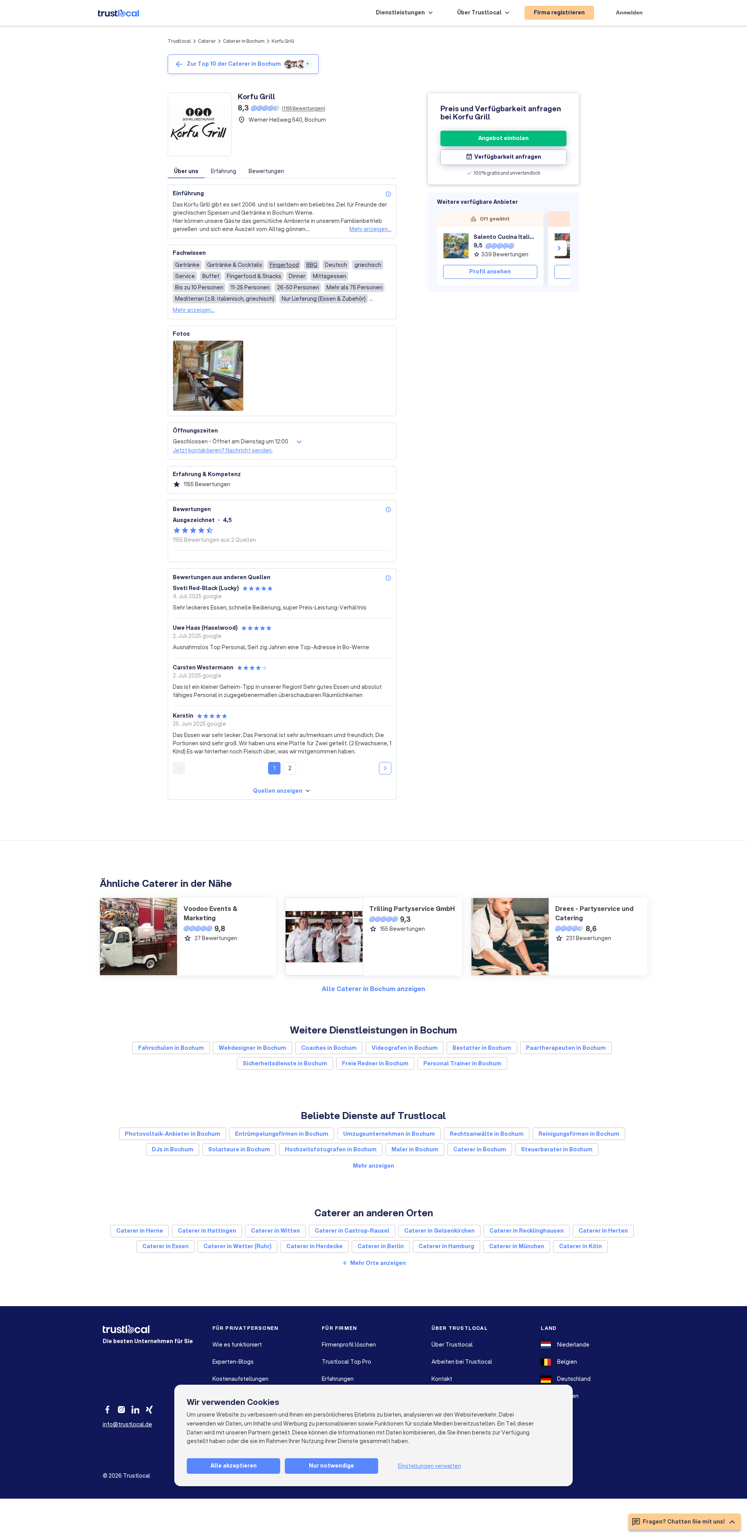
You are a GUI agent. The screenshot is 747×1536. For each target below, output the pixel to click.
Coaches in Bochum (329, 1048)
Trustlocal (179, 41)
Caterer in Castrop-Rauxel (352, 1231)
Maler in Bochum (414, 1149)
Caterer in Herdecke (314, 1246)
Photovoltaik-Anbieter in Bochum (172, 1134)
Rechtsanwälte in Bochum (487, 1134)
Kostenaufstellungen (240, 1379)
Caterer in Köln (580, 1246)
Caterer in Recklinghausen (526, 1231)
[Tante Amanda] (567, 246)
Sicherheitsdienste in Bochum (285, 1063)
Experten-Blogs (233, 1362)
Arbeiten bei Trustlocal (461, 1362)
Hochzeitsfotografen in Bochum (331, 1149)
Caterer (207, 41)
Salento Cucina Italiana (505, 237)
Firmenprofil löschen (349, 1345)
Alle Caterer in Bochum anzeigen (373, 988)
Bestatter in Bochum (481, 1048)
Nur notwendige (331, 1465)
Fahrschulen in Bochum (171, 1048)
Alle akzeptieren (233, 1465)
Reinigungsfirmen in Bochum (578, 1134)
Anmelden (629, 12)
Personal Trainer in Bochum (462, 1063)
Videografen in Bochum (405, 1048)
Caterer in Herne (139, 1231)
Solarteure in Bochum (239, 1149)
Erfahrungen (338, 1379)
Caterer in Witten (275, 1231)
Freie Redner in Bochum (375, 1063)
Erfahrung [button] (223, 171)
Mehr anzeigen (373, 1166)
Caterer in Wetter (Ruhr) (237, 1246)
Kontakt (441, 1379)
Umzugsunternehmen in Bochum (389, 1134)
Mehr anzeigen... (370, 229)
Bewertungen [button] (266, 171)
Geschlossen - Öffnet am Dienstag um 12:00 (230, 441)
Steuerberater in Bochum (557, 1149)
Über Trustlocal (452, 1345)
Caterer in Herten (603, 1231)
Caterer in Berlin (381, 1246)
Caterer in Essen (165, 1246)
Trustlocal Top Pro (346, 1362)
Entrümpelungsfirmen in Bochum (281, 1134)
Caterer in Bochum (244, 41)
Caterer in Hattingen (207, 1231)
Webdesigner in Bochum (252, 1048)
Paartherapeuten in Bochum (566, 1048)
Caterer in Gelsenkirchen (439, 1231)
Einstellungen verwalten (429, 1466)
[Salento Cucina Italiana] (456, 246)
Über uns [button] (186, 171)
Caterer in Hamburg (446, 1246)
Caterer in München (516, 1246)
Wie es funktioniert (237, 1345)
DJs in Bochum (172, 1149)
